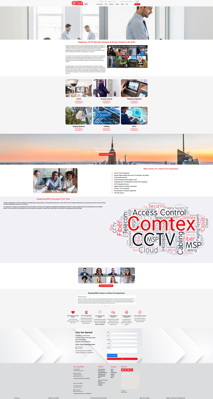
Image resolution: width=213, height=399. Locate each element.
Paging (122, 4)
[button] (76, 299)
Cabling (117, 4)
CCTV (106, 4)
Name (108, 331)
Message (108, 347)
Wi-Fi (127, 4)
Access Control (100, 4)
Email (108, 335)
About (124, 1)
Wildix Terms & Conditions (145, 398)
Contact (127, 1)
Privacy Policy (17, 398)
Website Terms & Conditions (53, 398)
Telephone (111, 4)
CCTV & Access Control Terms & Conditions (98, 398)
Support (131, 1)
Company (108, 343)
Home (121, 1)
